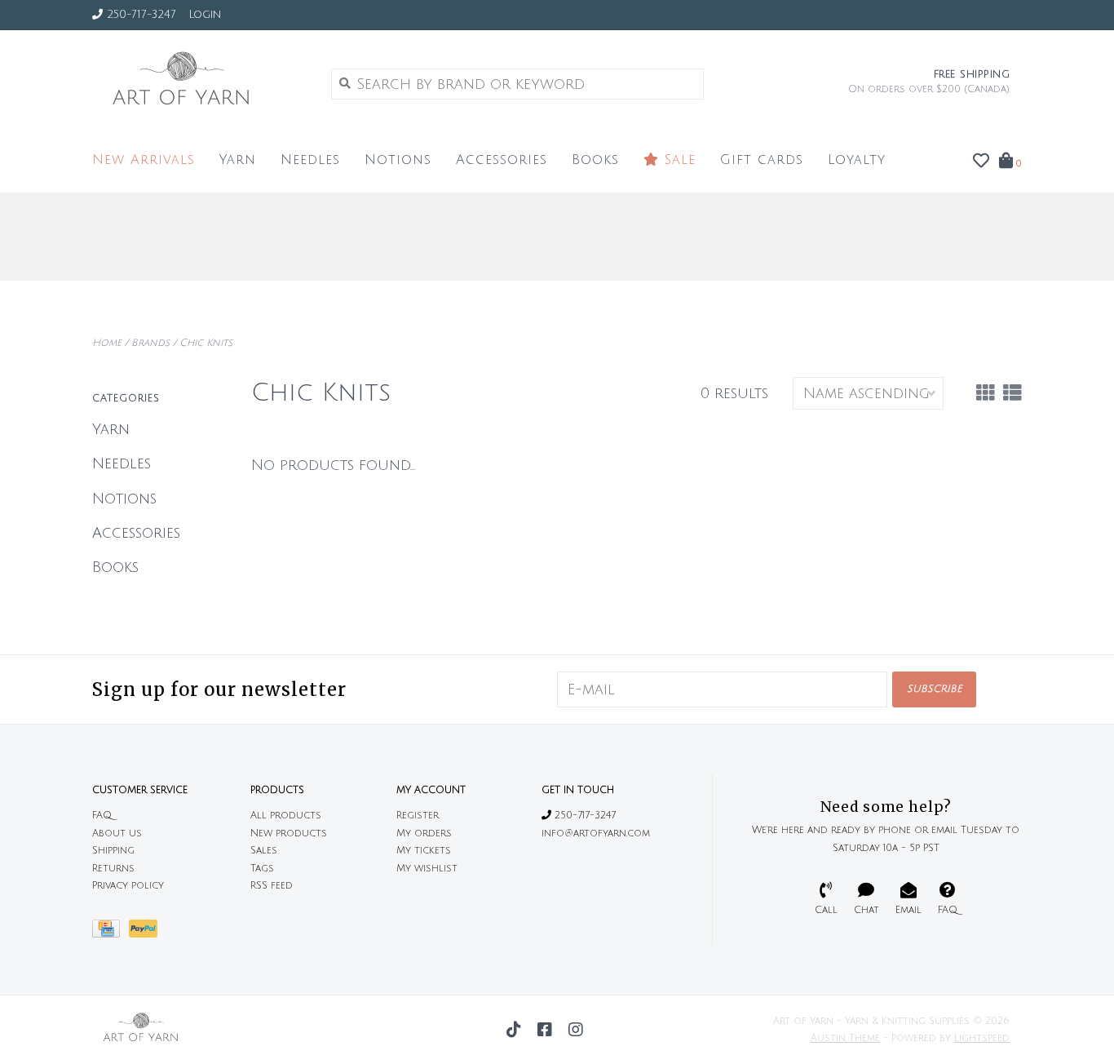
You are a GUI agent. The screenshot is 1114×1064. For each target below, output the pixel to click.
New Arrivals (143, 160)
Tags (262, 868)
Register (417, 815)
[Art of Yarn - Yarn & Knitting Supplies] (199, 83)
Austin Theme (845, 1038)
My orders (424, 833)
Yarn (237, 160)
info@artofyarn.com (596, 833)
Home (107, 343)
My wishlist (427, 868)
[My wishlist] (981, 161)
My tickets (423, 850)
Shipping (113, 850)
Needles (310, 160)
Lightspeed (982, 1038)
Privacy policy (128, 885)
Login (204, 14)
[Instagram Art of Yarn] (576, 1030)
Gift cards (761, 160)
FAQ (102, 815)
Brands (150, 343)
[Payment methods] (110, 933)
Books (595, 160)
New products (288, 833)
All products (285, 815)
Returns (113, 868)
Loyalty (857, 160)
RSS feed (271, 885)
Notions (398, 160)
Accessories (501, 160)
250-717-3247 (583, 815)
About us (117, 833)
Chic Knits (205, 343)
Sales (263, 850)
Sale (677, 160)
